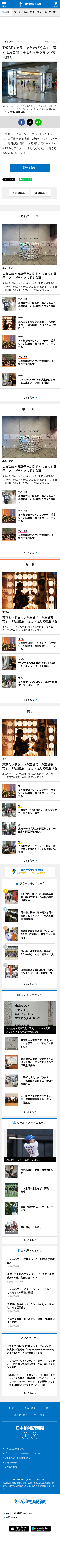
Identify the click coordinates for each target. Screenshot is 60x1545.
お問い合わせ (11, 1462)
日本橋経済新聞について (16, 1448)
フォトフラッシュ (11, 41)
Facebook (25, 1435)
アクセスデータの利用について (19, 1458)
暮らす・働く (51, 12)
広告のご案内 (11, 1467)
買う (39, 12)
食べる (17, 12)
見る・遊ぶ (29, 12)
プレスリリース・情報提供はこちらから (23, 1453)
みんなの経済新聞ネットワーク (30, 1501)
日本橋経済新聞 (30, 4)
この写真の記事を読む (16, 112)
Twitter (34, 1435)
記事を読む (30, 167)
